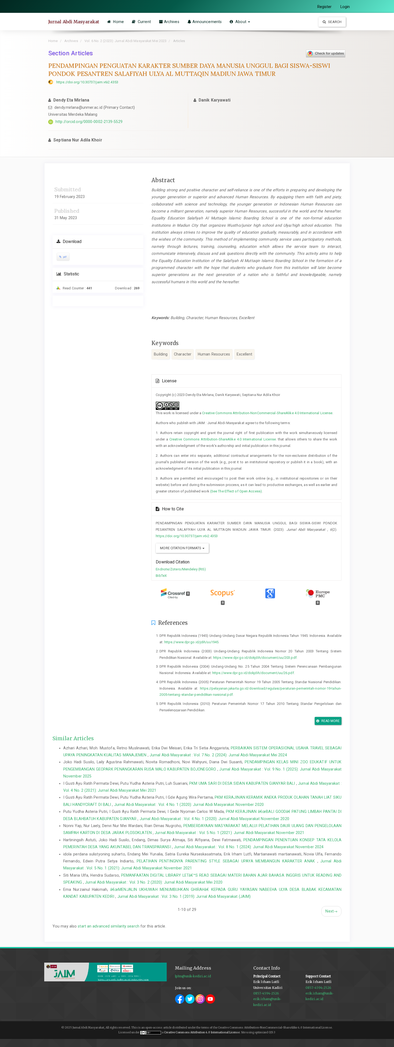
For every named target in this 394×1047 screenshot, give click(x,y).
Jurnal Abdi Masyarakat (73, 21)
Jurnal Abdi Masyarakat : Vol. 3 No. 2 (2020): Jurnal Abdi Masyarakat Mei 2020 (153, 882)
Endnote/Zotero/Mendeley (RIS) (181, 569)
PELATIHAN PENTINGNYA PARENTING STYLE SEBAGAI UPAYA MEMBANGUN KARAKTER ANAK (227, 861)
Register (324, 7)
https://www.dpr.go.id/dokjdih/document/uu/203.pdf (255, 658)
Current (144, 22)
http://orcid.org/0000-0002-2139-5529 (88, 121)
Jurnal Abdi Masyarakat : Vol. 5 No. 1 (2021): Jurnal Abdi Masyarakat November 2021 (229, 833)
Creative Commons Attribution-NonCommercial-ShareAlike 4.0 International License (267, 413)
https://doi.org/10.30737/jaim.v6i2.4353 (87, 82)
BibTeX (161, 576)
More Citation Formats (181, 548)
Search (334, 22)
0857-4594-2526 (266, 993)
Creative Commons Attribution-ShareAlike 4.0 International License (222, 439)
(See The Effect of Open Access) (236, 491)
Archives (171, 22)
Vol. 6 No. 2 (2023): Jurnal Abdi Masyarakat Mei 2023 (125, 41)
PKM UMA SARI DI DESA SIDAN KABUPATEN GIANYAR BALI (242, 783)
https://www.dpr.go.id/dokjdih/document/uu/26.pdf (253, 673)
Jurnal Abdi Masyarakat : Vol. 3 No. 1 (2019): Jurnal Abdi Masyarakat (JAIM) (184, 896)
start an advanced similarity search (108, 926)
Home (118, 22)
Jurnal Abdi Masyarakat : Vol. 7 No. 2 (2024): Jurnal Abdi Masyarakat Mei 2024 (218, 755)
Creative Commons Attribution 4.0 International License (201, 1032)
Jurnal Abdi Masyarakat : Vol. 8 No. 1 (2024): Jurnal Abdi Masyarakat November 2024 (249, 847)
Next (331, 911)
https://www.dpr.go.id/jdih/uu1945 (191, 642)
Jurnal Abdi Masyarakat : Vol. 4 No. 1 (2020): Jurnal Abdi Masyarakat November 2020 (189, 804)
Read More (330, 721)
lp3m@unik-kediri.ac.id (193, 976)
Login (345, 7)
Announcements (207, 22)
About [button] (240, 22)
